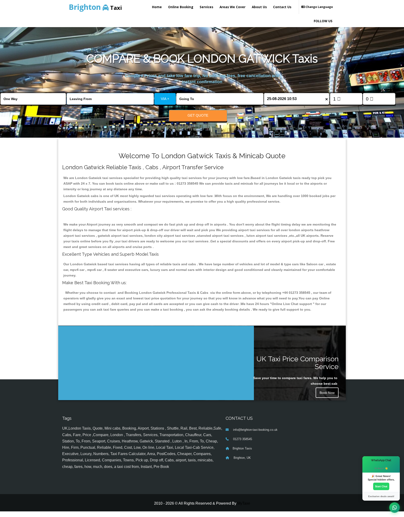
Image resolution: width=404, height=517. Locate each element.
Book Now (327, 393)
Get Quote (198, 115)
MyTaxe (243, 503)
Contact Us (282, 7)
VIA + (165, 99)
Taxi (95, 7)
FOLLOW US (323, 21)
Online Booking (180, 7)
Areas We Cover (232, 7)
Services (206, 7)
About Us (259, 7)
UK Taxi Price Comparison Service (297, 363)
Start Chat (381, 486)
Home (157, 7)
